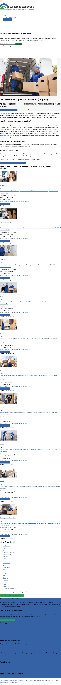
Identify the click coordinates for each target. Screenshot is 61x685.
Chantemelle (6, 563)
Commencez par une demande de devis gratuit (12, 595)
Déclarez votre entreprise (6, 658)
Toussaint (2, 259)
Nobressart (6, 561)
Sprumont (2, 185)
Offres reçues (3, 647)
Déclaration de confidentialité (27, 680)
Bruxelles (2, 626)
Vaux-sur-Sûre (7, 554)
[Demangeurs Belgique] (17, 10)
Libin (4, 565)
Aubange (5, 582)
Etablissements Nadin (5, 222)
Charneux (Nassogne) (8, 589)
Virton (4, 572)
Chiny (4, 550)
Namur (2, 635)
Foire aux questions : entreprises (8, 668)
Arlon (4, 576)
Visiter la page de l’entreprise (7, 202)
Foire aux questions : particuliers (8, 666)
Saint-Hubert (6, 567)
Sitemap (16, 680)
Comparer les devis (5, 204)
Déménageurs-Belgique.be (7, 680)
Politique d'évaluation (14, 683)
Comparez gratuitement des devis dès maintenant (13, 163)
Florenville (5, 557)
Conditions (38, 680)
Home (4, 15)
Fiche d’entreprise (4, 649)
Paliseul (5, 569)
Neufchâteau (6, 546)
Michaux (2, 444)
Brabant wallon (4, 637)
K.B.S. (1, 296)
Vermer (2, 407)
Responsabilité (45, 680)
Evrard (1, 370)
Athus (4, 586)
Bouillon (5, 574)
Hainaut (2, 629)
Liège (1, 631)
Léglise (5, 548)
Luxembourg (27, 154)
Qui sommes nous (11, 17)
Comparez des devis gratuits (7, 620)
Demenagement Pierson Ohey (8, 518)
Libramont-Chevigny (8, 552)
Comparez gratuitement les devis (8, 110)
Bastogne (5, 578)
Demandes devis (7, 19)
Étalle (4, 559)
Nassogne (5, 584)
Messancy (5, 580)
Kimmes (2, 333)
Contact (2, 670)
